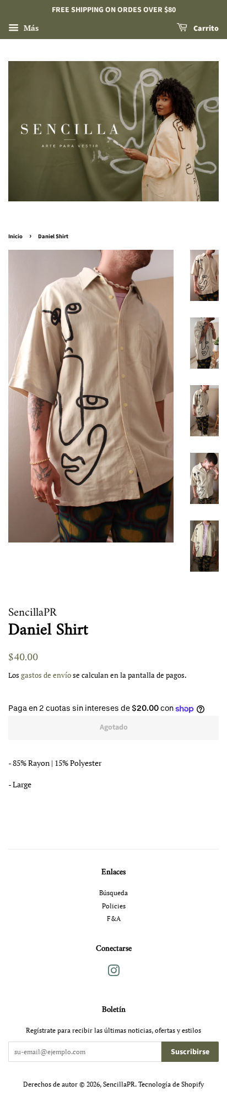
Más (30, 28)
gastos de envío (46, 675)
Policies (114, 906)
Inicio (15, 236)
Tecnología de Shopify (171, 1084)
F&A (114, 918)
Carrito (205, 28)
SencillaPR (119, 1084)
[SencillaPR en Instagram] (113, 973)
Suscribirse (190, 1051)
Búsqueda (113, 893)
